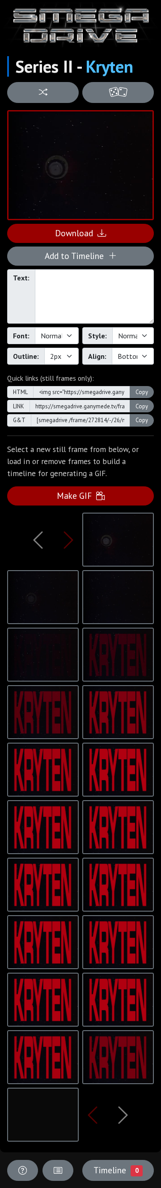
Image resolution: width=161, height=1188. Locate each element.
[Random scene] (43, 92)
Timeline (115, 1170)
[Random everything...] (118, 92)
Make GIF (76, 495)
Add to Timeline (76, 255)
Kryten (109, 66)
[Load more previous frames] (38, 540)
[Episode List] (57, 1170)
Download (76, 232)
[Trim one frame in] (69, 540)
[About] (22, 1170)
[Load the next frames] (123, 1115)
